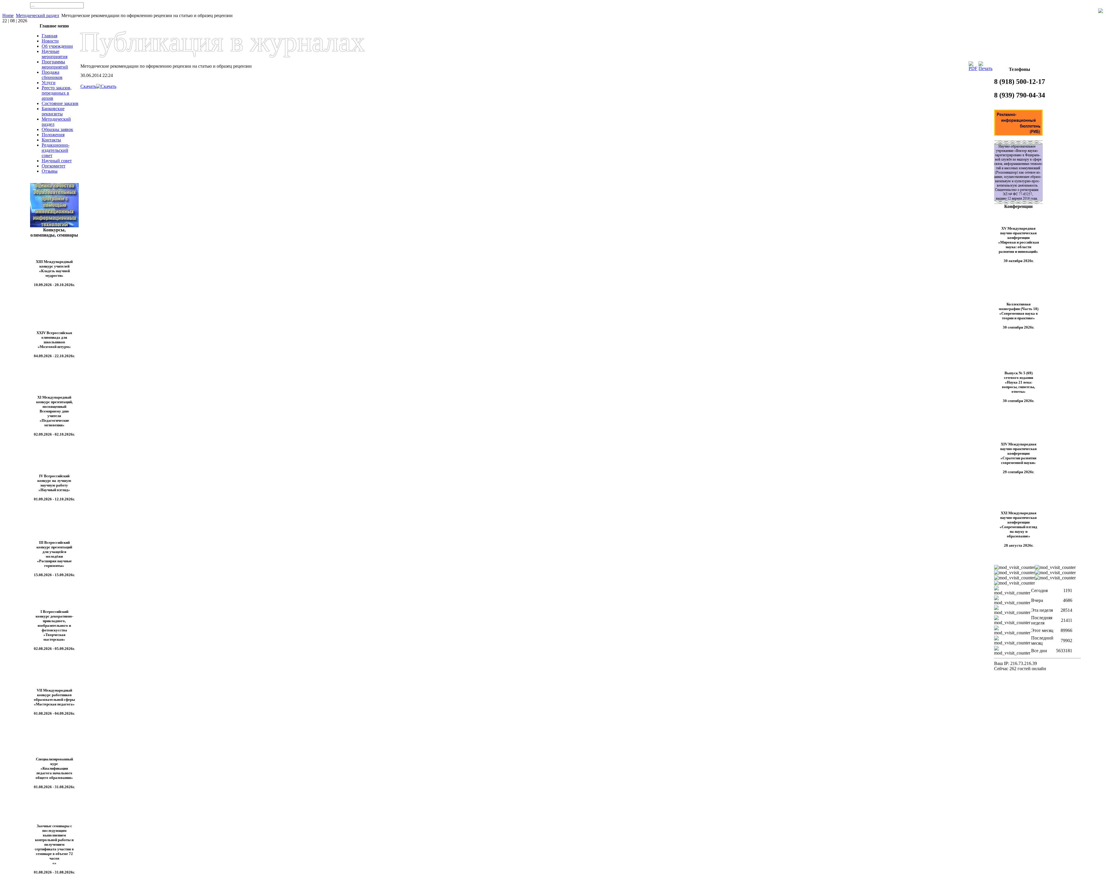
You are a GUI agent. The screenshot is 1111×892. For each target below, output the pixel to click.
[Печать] (985, 68)
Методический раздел (37, 15)
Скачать (88, 86)
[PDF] (973, 68)
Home (8, 15)
